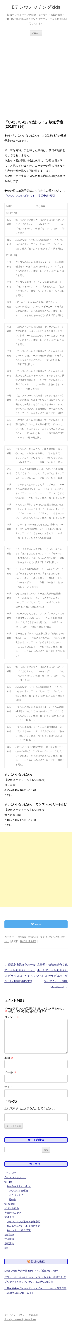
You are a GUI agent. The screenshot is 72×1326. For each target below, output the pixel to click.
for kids (22, 937)
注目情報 (9, 1239)
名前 (8, 1057)
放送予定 (9, 1217)
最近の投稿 (38, 1261)
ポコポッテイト (17, 1195)
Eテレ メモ (10, 1173)
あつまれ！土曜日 (18, 1190)
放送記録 (33, 937)
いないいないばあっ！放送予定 (23, 1221)
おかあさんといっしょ (19, 1186)
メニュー (36, 33)
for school (9, 1204)
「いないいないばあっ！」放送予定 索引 (29, 195)
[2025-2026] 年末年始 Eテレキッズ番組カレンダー (31, 1270)
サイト (8, 1086)
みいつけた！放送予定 (19, 1230)
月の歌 (12, 1199)
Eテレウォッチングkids (36, 7)
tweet (37, 924)
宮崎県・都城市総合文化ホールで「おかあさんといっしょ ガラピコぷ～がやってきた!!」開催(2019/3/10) (52, 975)
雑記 (6, 1248)
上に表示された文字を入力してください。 (30, 1108)
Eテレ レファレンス (15, 1177)
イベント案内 (11, 1208)
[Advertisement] (36, 78)
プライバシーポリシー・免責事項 (21, 1315)
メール (10, 1072)
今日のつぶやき (12, 1212)
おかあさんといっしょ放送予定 (23, 1226)
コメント (11, 1016)
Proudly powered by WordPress (20, 1319)
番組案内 (9, 1243)
